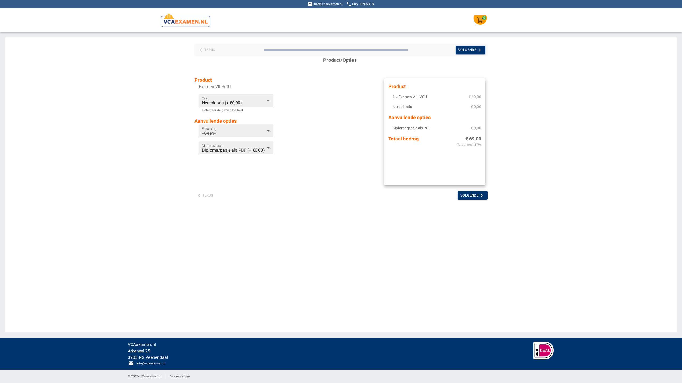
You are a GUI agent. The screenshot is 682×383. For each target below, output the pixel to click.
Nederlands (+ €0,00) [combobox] (222, 102)
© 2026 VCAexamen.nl (144, 376)
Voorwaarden (180, 376)
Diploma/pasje (212, 145)
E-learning (209, 128)
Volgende (467, 50)
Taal (205, 98)
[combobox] (236, 130)
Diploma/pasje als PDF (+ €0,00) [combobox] (233, 150)
